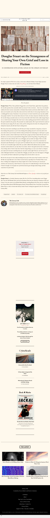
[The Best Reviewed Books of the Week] (25, 407)
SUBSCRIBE (25, 253)
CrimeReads (25, 375)
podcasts (13, 194)
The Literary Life (5, 77)
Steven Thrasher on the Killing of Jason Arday (13, 462)
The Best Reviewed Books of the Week (25, 421)
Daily (25, 323)
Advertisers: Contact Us (25, 504)
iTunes (29, 174)
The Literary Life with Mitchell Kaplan (32, 194)
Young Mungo (43, 194)
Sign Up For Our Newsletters (25, 499)
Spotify (33, 174)
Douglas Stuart (6, 194)
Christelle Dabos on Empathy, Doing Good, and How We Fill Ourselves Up (37, 477)
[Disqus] (25, 222)
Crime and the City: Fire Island (25, 365)
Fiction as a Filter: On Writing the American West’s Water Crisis (37, 463)
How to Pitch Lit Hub (25, 501)
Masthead (25, 494)
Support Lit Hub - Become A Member (25, 508)
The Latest (25, 447)
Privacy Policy (25, 506)
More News (25, 341)
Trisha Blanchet (25, 384)
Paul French (25, 366)
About (25, 497)
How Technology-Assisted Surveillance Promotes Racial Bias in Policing (13, 477)
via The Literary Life (25, 72)
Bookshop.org (29, 512)
